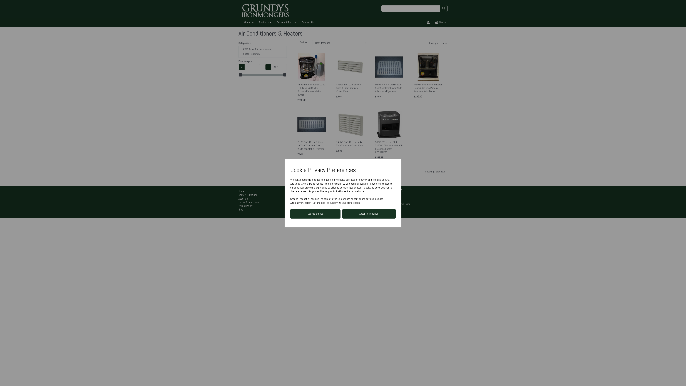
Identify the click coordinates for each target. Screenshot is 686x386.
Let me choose (315, 214)
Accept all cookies (369, 214)
